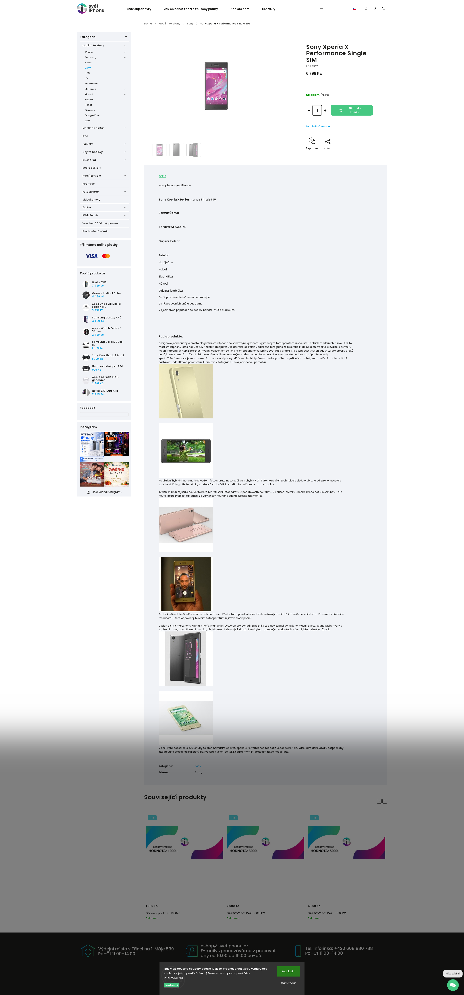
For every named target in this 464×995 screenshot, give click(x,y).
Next (385, 801)
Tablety (87, 144)
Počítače (88, 183)
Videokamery (91, 199)
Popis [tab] (162, 176)
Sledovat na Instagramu (107, 492)
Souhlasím (288, 971)
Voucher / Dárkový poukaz (100, 223)
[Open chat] (453, 985)
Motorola (90, 89)
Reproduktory (91, 168)
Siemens (90, 110)
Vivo (87, 120)
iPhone (89, 52)
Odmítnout (288, 983)
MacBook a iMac (93, 128)
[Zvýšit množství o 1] (325, 110)
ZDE (181, 978)
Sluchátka (89, 160)
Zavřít (360, 155)
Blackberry (91, 83)
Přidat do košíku (355, 110)
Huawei (89, 99)
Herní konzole (91, 176)
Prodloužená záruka (95, 231)
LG (86, 78)
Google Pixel (92, 115)
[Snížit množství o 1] (308, 110)
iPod (85, 136)
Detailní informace (318, 126)
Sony (88, 67)
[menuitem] (142, 9)
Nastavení (171, 985)
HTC (87, 73)
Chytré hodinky (92, 152)
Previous (380, 801)
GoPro (86, 207)
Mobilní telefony (93, 45)
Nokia (88, 62)
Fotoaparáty (91, 191)
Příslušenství (90, 215)
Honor (88, 104)
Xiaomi (89, 94)
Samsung (90, 57)
